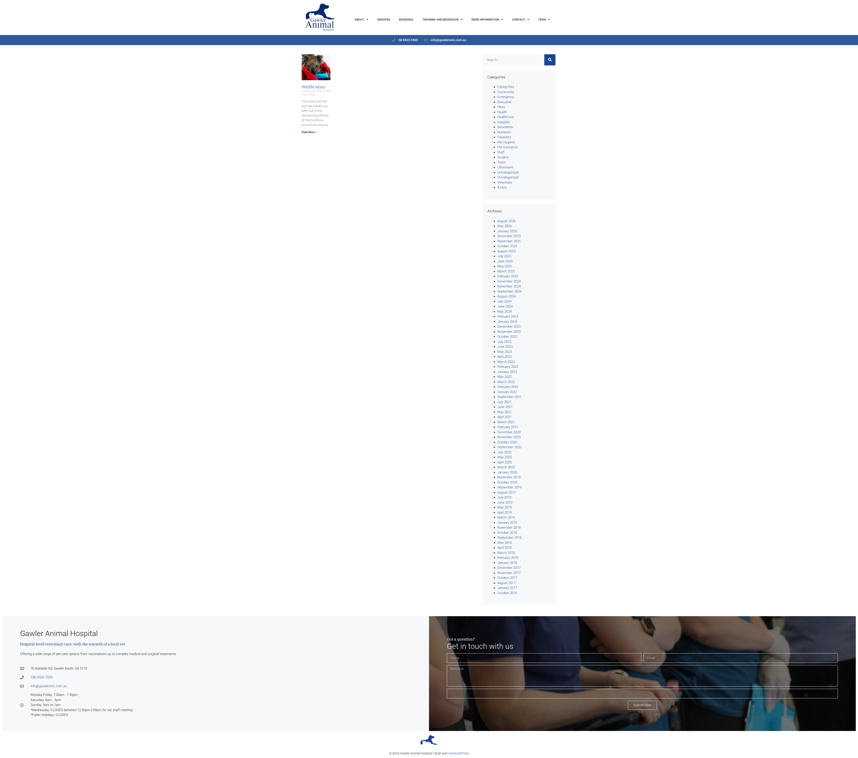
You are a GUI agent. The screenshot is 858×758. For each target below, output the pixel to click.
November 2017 (509, 573)
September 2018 (509, 538)
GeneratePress (458, 753)
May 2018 (504, 543)
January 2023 (507, 372)
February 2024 (507, 316)
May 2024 (504, 312)
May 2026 (504, 226)
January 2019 (507, 523)
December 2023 (509, 327)
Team (542, 19)
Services (383, 19)
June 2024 (505, 306)
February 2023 (507, 367)
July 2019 (504, 497)
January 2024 (507, 322)
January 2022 (507, 392)
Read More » (309, 132)
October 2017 (507, 578)
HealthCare (505, 117)
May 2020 (504, 457)
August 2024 (506, 296)
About (359, 19)
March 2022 (506, 382)
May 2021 (504, 412)
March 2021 (506, 422)
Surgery (503, 157)
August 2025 (506, 251)
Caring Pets (505, 87)
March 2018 (506, 553)
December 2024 (509, 281)
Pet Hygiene (506, 142)
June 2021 (505, 407)
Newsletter (505, 127)
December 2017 (509, 568)
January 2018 (507, 563)
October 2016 (507, 593)
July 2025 (504, 256)
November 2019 (509, 477)
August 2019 (506, 492)
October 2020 (507, 442)
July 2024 (504, 301)
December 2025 (509, 236)
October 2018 (507, 533)
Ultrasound (505, 167)
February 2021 (507, 427)
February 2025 (507, 276)
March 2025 (506, 271)
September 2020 (509, 447)
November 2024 (509, 286)
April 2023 (504, 357)
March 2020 (506, 467)
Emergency (505, 97)
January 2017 (507, 588)
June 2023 (505, 347)
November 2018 (509, 528)
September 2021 (509, 397)
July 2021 (504, 402)
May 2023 (504, 352)
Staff (501, 152)
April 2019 (504, 513)
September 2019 (509, 487)
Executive (504, 102)
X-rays (502, 187)
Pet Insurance (507, 147)
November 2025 (509, 241)
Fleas (501, 107)
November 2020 (509, 437)
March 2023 (506, 362)
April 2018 (504, 548)
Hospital (503, 122)
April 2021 (504, 417)
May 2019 (504, 507)
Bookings (406, 19)
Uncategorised (508, 172)
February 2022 (507, 387)
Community (505, 92)
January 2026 (507, 231)
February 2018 (507, 558)
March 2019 (506, 517)
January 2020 (507, 472)
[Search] (549, 59)
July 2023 (504, 342)
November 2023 (509, 332)
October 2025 (507, 246)
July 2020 (504, 452)
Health (502, 112)
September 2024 (509, 291)
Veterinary (504, 182)
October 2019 (507, 482)
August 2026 (506, 221)
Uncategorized (507, 177)
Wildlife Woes (313, 87)
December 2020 (509, 432)
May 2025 (504, 266)
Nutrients (504, 132)
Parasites (504, 137)
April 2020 (504, 462)
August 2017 (506, 583)
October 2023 (507, 337)
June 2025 (505, 261)
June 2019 (505, 502)
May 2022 (504, 377)
